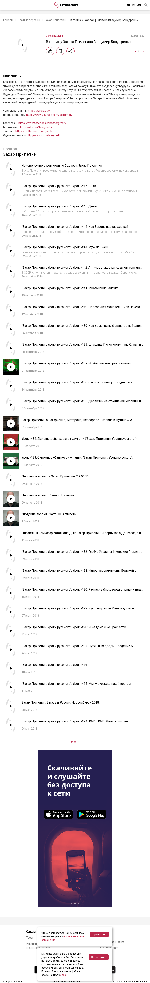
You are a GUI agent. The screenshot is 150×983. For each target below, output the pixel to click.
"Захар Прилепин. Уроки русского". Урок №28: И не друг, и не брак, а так (74, 627)
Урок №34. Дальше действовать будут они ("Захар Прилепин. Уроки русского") (79, 439)
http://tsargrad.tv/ (39, 110)
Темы (29, 937)
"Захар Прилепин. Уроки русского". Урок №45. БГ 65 (59, 186)
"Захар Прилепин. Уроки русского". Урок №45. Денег (60, 206)
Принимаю (99, 934)
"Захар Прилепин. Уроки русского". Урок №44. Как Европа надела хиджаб (75, 227)
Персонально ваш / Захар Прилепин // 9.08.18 (55, 476)
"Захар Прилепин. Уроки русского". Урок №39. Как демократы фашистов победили (82, 326)
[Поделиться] (70, 51)
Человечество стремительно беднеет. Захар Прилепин (62, 165)
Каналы (8, 20)
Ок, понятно (98, 957)
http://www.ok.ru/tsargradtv (44, 135)
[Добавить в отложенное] (60, 51)
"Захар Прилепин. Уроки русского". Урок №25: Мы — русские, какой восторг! (77, 683)
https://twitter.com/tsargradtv (34, 131)
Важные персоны (29, 20)
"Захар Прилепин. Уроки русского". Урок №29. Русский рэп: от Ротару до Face (78, 608)
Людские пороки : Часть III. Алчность (49, 514)
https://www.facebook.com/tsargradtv (42, 123)
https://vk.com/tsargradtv (36, 127)
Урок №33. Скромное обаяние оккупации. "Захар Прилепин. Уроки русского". (77, 457)
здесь (63, 975)
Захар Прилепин (55, 20)
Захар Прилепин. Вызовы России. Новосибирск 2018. (61, 702)
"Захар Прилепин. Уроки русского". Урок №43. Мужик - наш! (65, 247)
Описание (10, 76)
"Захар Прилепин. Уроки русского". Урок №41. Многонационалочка (70, 288)
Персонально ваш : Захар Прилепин (48, 495)
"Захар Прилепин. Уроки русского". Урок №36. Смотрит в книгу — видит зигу (77, 382)
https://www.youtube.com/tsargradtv (49, 114)
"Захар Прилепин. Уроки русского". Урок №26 (54, 665)
